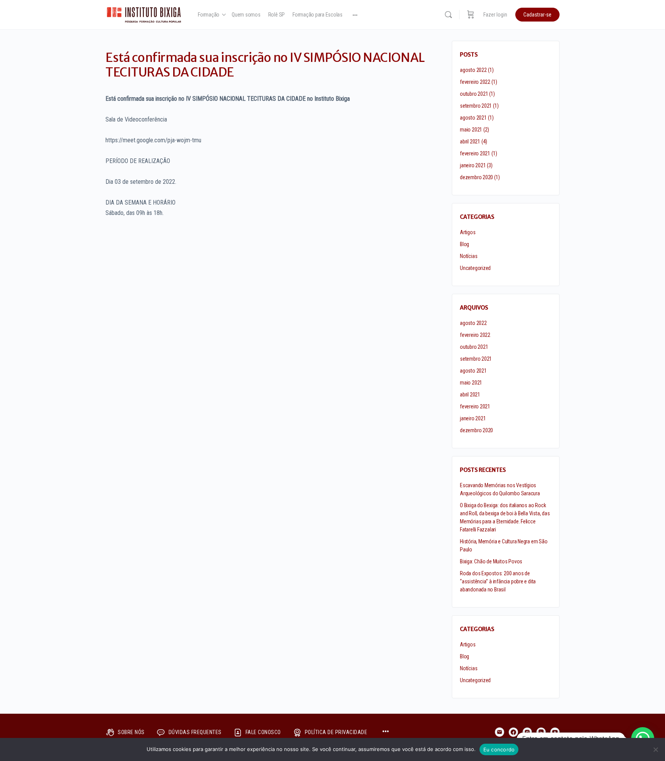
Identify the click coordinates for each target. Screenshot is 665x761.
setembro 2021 (476, 106)
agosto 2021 (473, 118)
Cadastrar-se (537, 15)
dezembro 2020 (476, 177)
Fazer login (495, 15)
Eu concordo (499, 749)
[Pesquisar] (448, 14)
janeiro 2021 (473, 165)
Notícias (468, 256)
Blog (464, 244)
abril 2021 (470, 141)
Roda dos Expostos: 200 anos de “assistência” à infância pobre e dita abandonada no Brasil (498, 581)
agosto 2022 (473, 70)
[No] (655, 749)
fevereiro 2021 (475, 153)
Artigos (468, 232)
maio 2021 (471, 130)
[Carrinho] (471, 14)
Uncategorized (475, 268)
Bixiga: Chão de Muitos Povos (491, 561)
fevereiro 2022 (475, 82)
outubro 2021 (474, 94)
